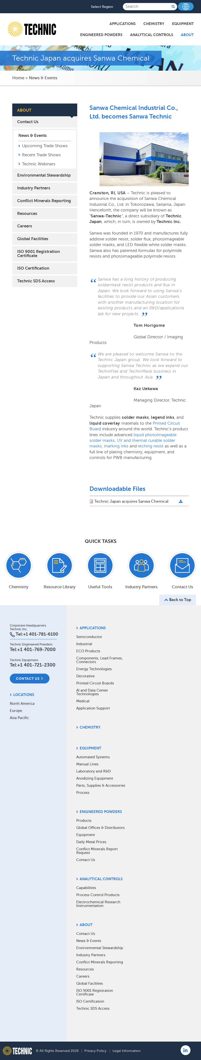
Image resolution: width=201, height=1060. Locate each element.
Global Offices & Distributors (100, 828)
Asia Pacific (19, 718)
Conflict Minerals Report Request (97, 851)
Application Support (93, 708)
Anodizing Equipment (94, 778)
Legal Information (126, 1051)
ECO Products (88, 651)
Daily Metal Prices (91, 842)
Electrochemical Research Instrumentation (98, 904)
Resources (27, 213)
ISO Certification (33, 268)
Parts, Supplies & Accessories (100, 785)
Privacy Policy (95, 1051)
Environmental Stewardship (44, 175)
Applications (123, 24)
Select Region (102, 7)
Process (82, 793)
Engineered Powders (101, 35)
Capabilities (86, 888)
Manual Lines (87, 764)
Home (18, 78)
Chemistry (153, 24)
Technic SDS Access (36, 281)
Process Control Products (98, 895)
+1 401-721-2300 (36, 664)
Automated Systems (93, 757)
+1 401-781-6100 (40, 634)
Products (83, 821)
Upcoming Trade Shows (45, 146)
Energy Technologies (94, 669)
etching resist (150, 446)
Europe (16, 711)
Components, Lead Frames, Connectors (99, 660)
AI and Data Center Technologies (92, 692)
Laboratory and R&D (93, 771)
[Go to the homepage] (17, 1051)
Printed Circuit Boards (95, 683)
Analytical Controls (151, 35)
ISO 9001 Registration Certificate (38, 253)
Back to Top (179, 600)
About (187, 35)
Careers (24, 226)
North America (22, 704)
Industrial (84, 644)
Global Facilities (32, 238)
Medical (82, 701)
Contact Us (27, 121)
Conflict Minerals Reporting (44, 200)
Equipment (183, 24)
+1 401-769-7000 (36, 649)
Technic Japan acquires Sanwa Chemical (131, 501)
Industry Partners (33, 188)
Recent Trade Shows (41, 155)
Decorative (85, 676)
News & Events (43, 78)
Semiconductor (89, 637)
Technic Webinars (38, 164)
